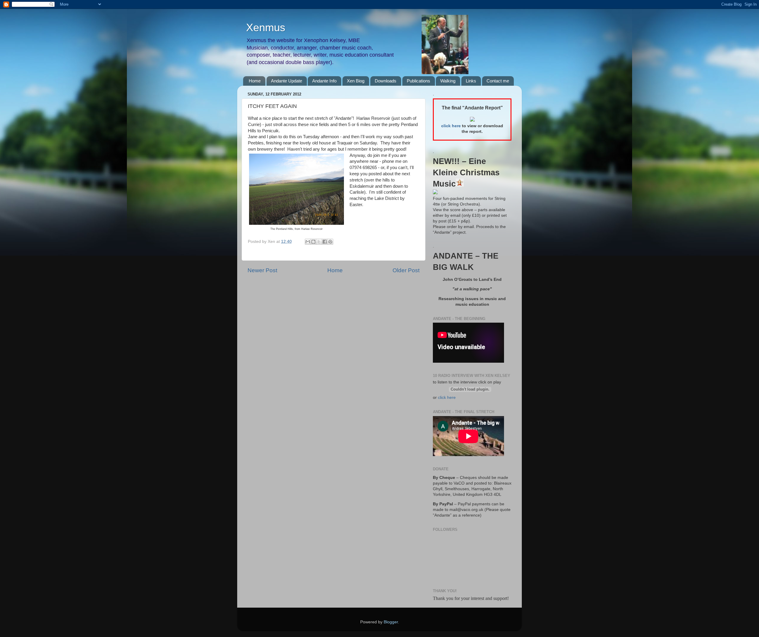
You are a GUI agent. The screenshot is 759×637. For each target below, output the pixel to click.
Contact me (498, 80)
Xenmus (265, 27)
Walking (447, 80)
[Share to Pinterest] (330, 242)
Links (471, 80)
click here (447, 397)
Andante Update (286, 80)
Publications (418, 80)
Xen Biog (355, 80)
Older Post (406, 270)
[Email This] (308, 242)
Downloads (385, 80)
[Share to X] (319, 242)
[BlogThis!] (313, 242)
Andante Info (324, 80)
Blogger (391, 622)
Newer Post (262, 270)
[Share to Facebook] (325, 242)
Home (255, 80)
